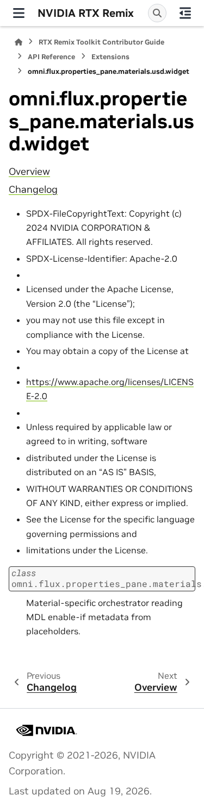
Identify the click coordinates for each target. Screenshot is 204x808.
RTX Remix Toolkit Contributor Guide (101, 42)
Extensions (110, 56)
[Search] (157, 13)
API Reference (51, 56)
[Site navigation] (19, 13)
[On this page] (185, 13)
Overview (29, 172)
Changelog (33, 189)
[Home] (18, 42)
